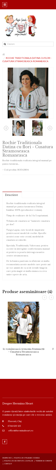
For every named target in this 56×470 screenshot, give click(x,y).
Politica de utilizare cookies (27, 458)
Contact (8, 464)
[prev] (6, 128)
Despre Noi (7, 458)
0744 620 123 (14, 426)
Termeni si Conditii (43, 461)
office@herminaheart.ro (20, 430)
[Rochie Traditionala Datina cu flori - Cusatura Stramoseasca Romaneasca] (19, 127)
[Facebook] (4, 441)
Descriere (11, 194)
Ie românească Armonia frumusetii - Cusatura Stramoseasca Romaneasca (23, 351)
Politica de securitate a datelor (18, 461)
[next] (50, 128)
